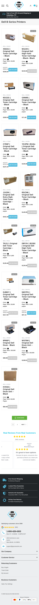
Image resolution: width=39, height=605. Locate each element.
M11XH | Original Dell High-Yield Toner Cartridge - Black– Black (29, 53)
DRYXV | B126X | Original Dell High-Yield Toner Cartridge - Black (29, 248)
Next (23, 424)
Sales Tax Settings (6, 584)
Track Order (5, 570)
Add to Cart (13, 69)
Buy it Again (4, 567)
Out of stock (32, 71)
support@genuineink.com (14, 546)
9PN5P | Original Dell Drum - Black (9, 342)
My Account (4, 573)
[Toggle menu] (2, 5)
